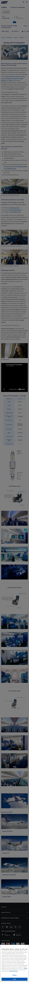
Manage (14, 975)
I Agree (14, 979)
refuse (25, 968)
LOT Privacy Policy (13, 971)
